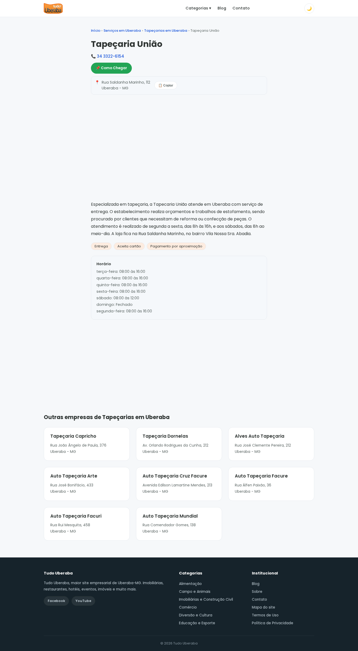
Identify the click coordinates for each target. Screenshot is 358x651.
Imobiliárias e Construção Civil (206, 599)
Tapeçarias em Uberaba (165, 30)
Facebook (56, 601)
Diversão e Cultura (195, 615)
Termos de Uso (265, 615)
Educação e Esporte (197, 623)
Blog (222, 8)
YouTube (83, 601)
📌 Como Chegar (111, 68)
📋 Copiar (165, 85)
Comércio (188, 607)
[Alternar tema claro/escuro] (309, 8)
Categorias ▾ (198, 8)
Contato (241, 8)
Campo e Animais (194, 591)
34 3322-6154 (110, 56)
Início (95, 30)
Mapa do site (263, 607)
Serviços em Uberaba (122, 30)
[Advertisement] (179, 359)
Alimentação (190, 583)
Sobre (257, 591)
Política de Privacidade (272, 623)
